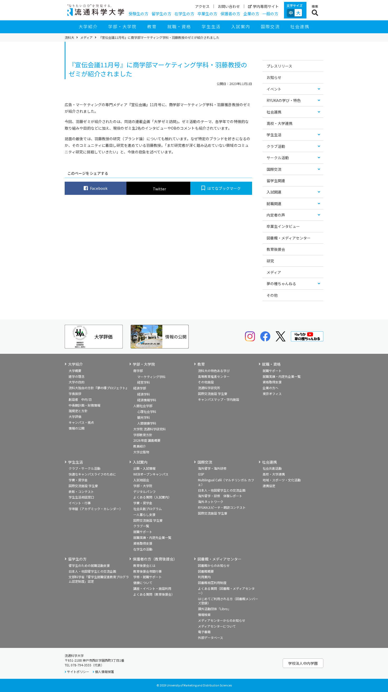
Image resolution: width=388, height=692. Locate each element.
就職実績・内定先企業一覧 (282, 376)
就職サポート (272, 370)
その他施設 (206, 382)
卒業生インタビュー (283, 226)
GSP (201, 474)
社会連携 (299, 26)
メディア (86, 37)
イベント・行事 (80, 503)
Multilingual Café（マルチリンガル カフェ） (226, 482)
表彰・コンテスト (81, 491)
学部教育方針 (142, 434)
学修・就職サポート (147, 577)
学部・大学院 (122, 26)
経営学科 (143, 382)
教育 (152, 26)
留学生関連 (276, 180)
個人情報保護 (104, 671)
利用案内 (204, 577)
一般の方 (270, 13)
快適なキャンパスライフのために (92, 474)
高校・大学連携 (279, 123)
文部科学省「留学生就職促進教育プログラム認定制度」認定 (99, 579)
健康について (142, 582)
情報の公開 (76, 428)
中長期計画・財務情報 (84, 405)
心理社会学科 (146, 411)
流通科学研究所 (209, 387)
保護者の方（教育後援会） (155, 559)
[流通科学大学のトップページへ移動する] (95, 10)
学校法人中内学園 (303, 663)
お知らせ (274, 77)
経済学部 (139, 388)
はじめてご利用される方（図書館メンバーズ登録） (228, 600)
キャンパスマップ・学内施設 (218, 399)
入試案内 (240, 26)
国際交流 (270, 26)
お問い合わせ (229, 6)
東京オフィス (272, 393)
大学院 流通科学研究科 (149, 429)
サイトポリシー (78, 671)
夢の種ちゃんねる (281, 283)
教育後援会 (276, 249)
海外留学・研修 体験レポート (220, 495)
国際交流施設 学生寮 (212, 393)
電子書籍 (204, 631)
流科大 (69, 37)
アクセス (202, 6)
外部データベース (210, 637)
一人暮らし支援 (144, 514)
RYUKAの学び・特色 (284, 100)
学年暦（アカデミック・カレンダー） (95, 508)
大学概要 (75, 370)
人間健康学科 (146, 423)
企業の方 (251, 13)
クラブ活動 (276, 146)
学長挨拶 (75, 393)
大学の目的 (76, 382)
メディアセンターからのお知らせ (221, 620)
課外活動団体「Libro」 (214, 608)
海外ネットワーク (210, 501)
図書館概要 (206, 571)
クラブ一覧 (141, 526)
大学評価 (75, 416)
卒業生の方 (207, 13)
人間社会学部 (142, 405)
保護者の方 (230, 13)
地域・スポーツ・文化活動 (282, 480)
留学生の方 (161, 13)
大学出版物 (141, 452)
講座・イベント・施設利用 (152, 588)
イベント (274, 89)
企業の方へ (270, 387)
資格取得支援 (272, 382)
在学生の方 (184, 13)
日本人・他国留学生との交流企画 (221, 490)
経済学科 (143, 394)
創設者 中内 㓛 (80, 399)
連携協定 (269, 485)
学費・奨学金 (78, 480)
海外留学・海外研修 (212, 468)
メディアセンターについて (217, 626)
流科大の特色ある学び (214, 370)
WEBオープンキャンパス (150, 474)
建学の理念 (76, 376)
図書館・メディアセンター (289, 238)
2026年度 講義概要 (146, 440)
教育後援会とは (144, 565)
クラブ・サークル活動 (84, 468)
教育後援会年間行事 (147, 571)
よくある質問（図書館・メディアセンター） (226, 590)
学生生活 (211, 26)
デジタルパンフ (144, 491)
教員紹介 (139, 446)
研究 (270, 260)
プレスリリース (279, 66)
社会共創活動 (272, 468)
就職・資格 (179, 26)
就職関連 (274, 203)
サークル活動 (278, 157)
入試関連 (274, 192)
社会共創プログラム (147, 508)
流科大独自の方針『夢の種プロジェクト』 (99, 387)
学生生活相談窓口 (81, 497)
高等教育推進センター (214, 376)
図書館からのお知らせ (214, 565)
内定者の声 (276, 215)
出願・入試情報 (144, 468)
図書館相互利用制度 (212, 582)
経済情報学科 (146, 400)
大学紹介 (88, 26)
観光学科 (143, 417)
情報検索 (204, 614)
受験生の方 (138, 13)
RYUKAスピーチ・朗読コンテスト (222, 507)
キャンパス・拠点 (81, 422)
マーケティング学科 (151, 376)
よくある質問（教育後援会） (153, 594)
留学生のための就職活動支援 (89, 565)
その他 (272, 295)
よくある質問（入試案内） (152, 497)
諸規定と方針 (78, 410)
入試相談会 (141, 480)
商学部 (138, 370)
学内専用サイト (266, 6)
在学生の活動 (142, 549)
